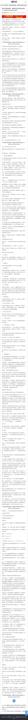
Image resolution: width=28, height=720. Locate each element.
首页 (3, 5)
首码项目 (6, 5)
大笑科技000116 (6, 12)
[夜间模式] (26, 711)
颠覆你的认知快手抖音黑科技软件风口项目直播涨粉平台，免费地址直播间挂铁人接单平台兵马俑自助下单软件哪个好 (14, 707)
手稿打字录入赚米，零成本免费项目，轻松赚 (16, 711)
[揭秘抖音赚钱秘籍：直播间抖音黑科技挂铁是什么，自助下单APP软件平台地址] (14, 43)
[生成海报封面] (14, 700)
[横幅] (14, 16)
